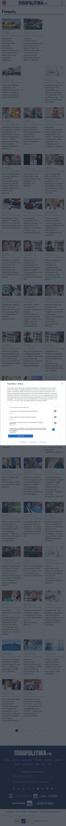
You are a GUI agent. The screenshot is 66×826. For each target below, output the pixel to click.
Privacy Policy (42, 442)
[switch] (54, 411)
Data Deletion (23, 442)
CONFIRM (20, 436)
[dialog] (33, 413)
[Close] (62, 384)
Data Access (33, 442)
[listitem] (33, 407)
